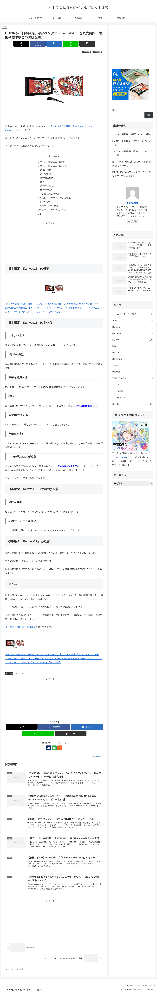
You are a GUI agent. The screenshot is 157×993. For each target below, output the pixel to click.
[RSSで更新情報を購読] (59, 747)
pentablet (132, 203)
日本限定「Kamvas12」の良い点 (52, 166)
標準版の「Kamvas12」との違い (52, 209)
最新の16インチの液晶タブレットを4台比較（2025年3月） (131, 163)
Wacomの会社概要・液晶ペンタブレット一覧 (131, 153)
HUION (10, 673)
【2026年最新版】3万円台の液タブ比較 (132, 134)
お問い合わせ (148, 985)
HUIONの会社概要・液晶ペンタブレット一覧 (132, 143)
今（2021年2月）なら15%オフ (20, 627)
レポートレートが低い (50, 206)
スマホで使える (47, 186)
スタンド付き (46, 170)
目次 (50, 156)
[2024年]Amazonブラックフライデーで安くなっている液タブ (131, 174)
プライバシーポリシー (131, 985)
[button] (87, 44)
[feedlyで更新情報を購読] (54, 747)
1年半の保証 (45, 174)
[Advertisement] (54, 242)
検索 (114, 110)
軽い (42, 182)
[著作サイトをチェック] (48, 747)
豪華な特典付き (47, 178)
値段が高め (45, 201)
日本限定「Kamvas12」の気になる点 (54, 198)
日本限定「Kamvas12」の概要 (51, 162)
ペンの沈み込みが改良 (50, 194)
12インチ (20, 673)
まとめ (41, 213)
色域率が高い (46, 190)
